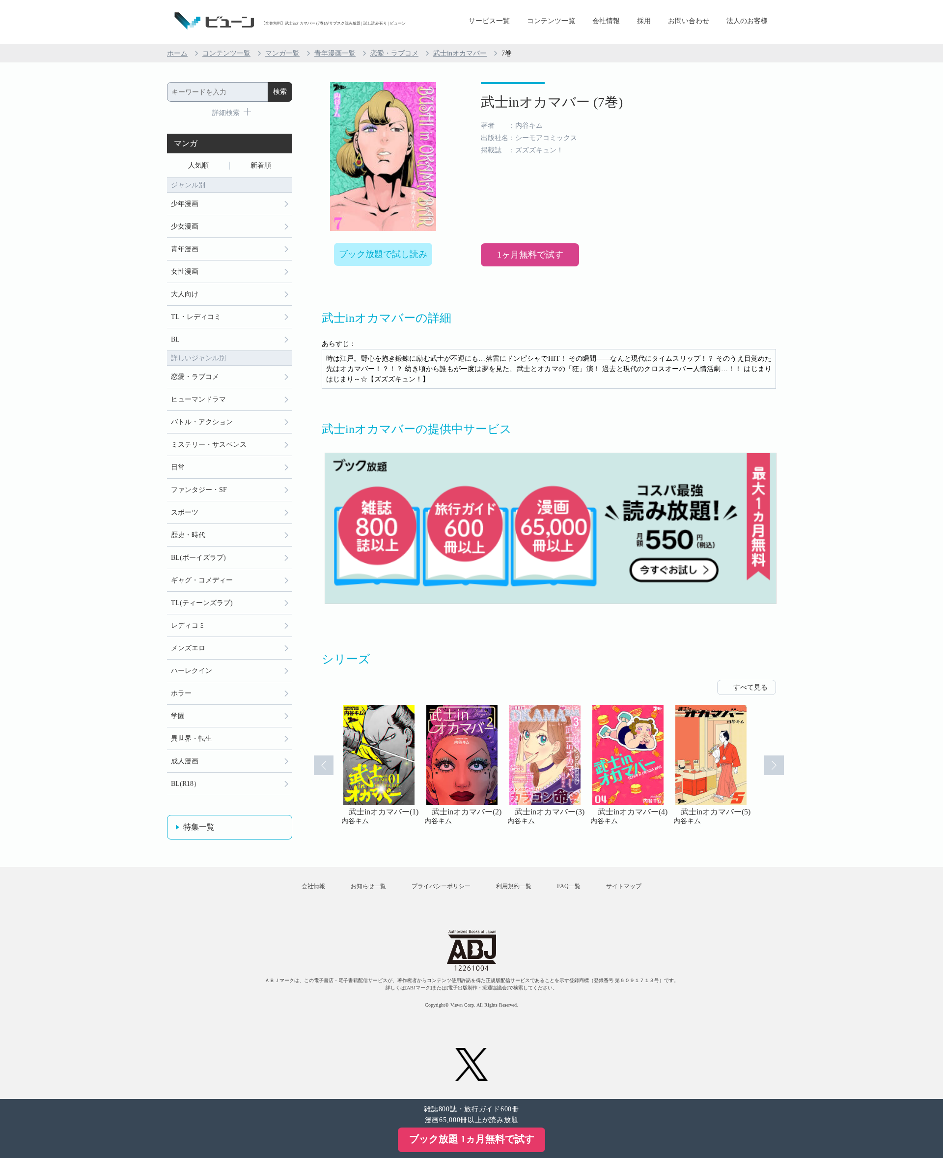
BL (175, 339)
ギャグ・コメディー (202, 580)
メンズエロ (188, 648)
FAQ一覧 (569, 886)
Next (774, 765)
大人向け (184, 294)
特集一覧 (199, 827)
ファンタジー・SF (199, 489)
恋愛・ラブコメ (394, 53)
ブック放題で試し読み (383, 254)
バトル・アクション (202, 422)
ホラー (181, 693)
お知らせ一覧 (368, 886)
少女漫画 (184, 226)
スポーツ (184, 512)
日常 (178, 467)
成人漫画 (184, 761)
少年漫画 (184, 203)
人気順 (198, 165)
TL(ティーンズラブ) (202, 603)
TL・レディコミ (196, 316)
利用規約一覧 (513, 886)
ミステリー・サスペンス (209, 444)
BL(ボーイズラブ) (198, 557)
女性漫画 (184, 271)
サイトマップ (623, 886)
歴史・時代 (188, 535)
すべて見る (750, 687)
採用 (644, 21)
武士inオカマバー (460, 53)
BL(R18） (185, 783)
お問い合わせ (688, 21)
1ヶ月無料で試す (530, 255)
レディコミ (188, 625)
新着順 (260, 165)
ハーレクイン (191, 670)
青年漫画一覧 (335, 53)
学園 (178, 716)
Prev (323, 765)
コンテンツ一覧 (551, 21)
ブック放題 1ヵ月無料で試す (471, 1138)
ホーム (177, 53)
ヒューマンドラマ (198, 399)
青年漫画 (184, 249)
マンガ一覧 (282, 53)
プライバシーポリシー (441, 886)
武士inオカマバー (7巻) (552, 102)
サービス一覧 (489, 21)
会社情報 (606, 21)
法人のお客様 (747, 21)
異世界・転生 (191, 738)
